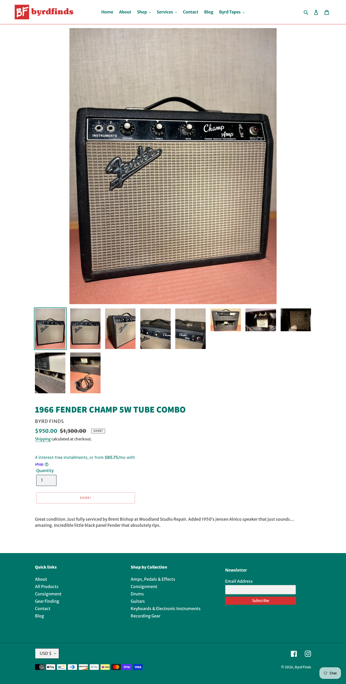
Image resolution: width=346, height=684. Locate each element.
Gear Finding (47, 601)
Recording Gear (145, 615)
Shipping (43, 439)
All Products (47, 586)
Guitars (138, 601)
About (41, 579)
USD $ (46, 653)
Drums (137, 593)
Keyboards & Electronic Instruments (166, 608)
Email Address (239, 581)
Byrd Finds (303, 667)
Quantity (45, 470)
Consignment (48, 593)
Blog (39, 615)
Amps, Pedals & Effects (153, 579)
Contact (42, 608)
